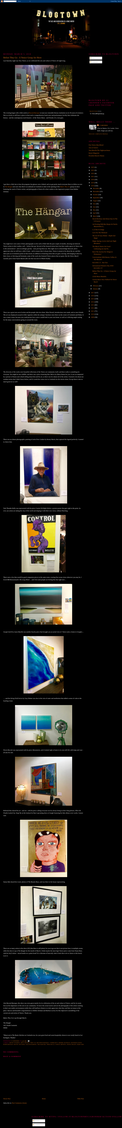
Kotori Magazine (94, 153)
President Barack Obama (96, 156)
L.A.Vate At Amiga (98, 229)
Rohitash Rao (8, 1044)
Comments (94, 62)
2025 (93, 167)
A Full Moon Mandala (99, 276)
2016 (93, 296)
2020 (93, 179)
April (95, 213)
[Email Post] (28, 1041)
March (95, 216)
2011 (93, 311)
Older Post (80, 1099)
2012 (93, 308)
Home (44, 1099)
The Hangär (8, 187)
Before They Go (30, 1042)
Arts (22, 1042)
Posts (93, 58)
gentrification (76, 1042)
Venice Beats (71, 1044)
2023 (93, 170)
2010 (93, 314)
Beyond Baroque (34, 113)
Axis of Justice (93, 148)
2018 (93, 186)
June (94, 207)
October (95, 194)
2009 (93, 317)
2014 (93, 302)
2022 (93, 173)
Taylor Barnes (31, 1044)
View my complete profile (98, 134)
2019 (93, 183)
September (96, 198)
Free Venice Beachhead (96, 145)
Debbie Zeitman (64, 1042)
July (94, 204)
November (96, 191)
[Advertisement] (104, 81)
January (95, 289)
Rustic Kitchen (19, 1044)
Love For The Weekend (99, 232)
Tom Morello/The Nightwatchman (99, 150)
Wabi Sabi (80, 1044)
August (95, 201)
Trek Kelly (50, 1044)
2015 (93, 299)
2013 (93, 305)
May (94, 210)
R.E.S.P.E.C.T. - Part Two (100, 262)
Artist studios (14, 1042)
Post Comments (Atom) (19, 1103)
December (96, 188)
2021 (93, 176)
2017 (93, 293)
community (54, 1042)
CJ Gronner (103, 125)
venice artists (60, 1044)
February (96, 286)
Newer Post (6, 1099)
